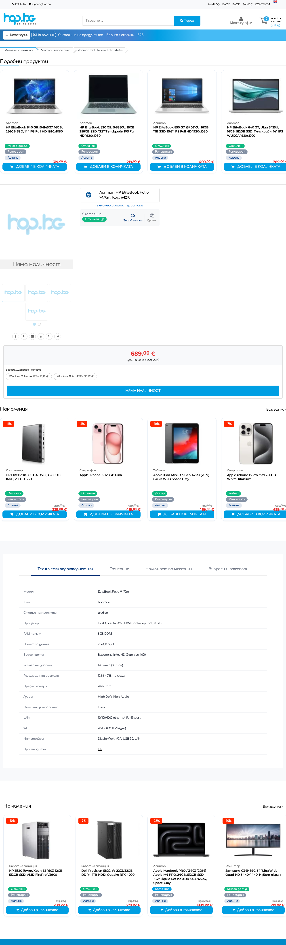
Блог (226, 4)
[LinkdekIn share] (41, 336)
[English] (275, 1)
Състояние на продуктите (80, 35)
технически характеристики (118, 205)
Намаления (45, 35)
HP (100, 749)
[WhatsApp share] (49, 336)
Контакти (262, 4)
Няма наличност (142, 391)
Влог (236, 4)
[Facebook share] (15, 336)
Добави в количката (37, 167)
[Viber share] (24, 336)
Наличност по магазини (168, 569)
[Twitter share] (57, 336)
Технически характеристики (65, 569)
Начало (214, 4)
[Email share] (32, 336)
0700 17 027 (20, 4)
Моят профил (241, 23)
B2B (140, 35)
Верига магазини (120, 35)
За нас (247, 4)
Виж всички (275, 409)
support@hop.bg (41, 4)
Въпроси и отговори (228, 569)
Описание (119, 569)
